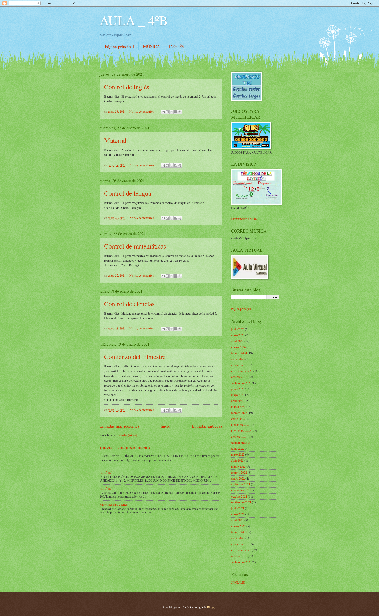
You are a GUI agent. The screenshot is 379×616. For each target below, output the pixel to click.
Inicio (165, 426)
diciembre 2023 (240, 365)
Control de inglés (126, 86)
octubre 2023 (239, 377)
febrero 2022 (239, 472)
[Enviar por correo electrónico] (163, 112)
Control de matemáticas (135, 246)
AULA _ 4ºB (134, 20)
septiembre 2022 (241, 443)
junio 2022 (237, 448)
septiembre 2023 (241, 383)
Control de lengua (127, 193)
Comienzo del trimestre (135, 356)
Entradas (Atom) (127, 435)
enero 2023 (238, 419)
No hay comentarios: (142, 111)
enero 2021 (238, 538)
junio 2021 (237, 508)
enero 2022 (238, 478)
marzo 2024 (238, 347)
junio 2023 (237, 389)
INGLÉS (176, 46)
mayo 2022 (238, 454)
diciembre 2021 (240, 484)
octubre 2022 (239, 437)
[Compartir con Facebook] (175, 112)
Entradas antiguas (207, 426)
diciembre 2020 (240, 544)
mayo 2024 (238, 335)
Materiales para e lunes (113, 504)
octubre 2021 (239, 496)
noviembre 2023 (241, 371)
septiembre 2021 (241, 502)
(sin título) (106, 472)
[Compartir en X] (171, 112)
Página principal (119, 46)
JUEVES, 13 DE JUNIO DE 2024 (125, 448)
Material (115, 140)
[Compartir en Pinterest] (180, 112)
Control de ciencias (129, 303)
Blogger (212, 607)
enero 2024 (238, 359)
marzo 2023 (238, 407)
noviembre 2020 (241, 550)
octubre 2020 (239, 556)
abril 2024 (237, 341)
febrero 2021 (239, 532)
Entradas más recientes (119, 426)
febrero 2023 (239, 413)
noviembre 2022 (241, 430)
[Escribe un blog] (167, 112)
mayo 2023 (238, 395)
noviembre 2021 (241, 490)
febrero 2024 (239, 353)
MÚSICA (151, 46)
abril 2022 (237, 460)
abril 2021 (237, 520)
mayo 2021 (238, 514)
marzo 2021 (238, 526)
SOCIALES (238, 582)
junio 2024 (237, 329)
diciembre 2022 (240, 425)
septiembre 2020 (241, 562)
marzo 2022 (238, 466)
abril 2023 (237, 401)
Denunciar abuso (244, 219)
